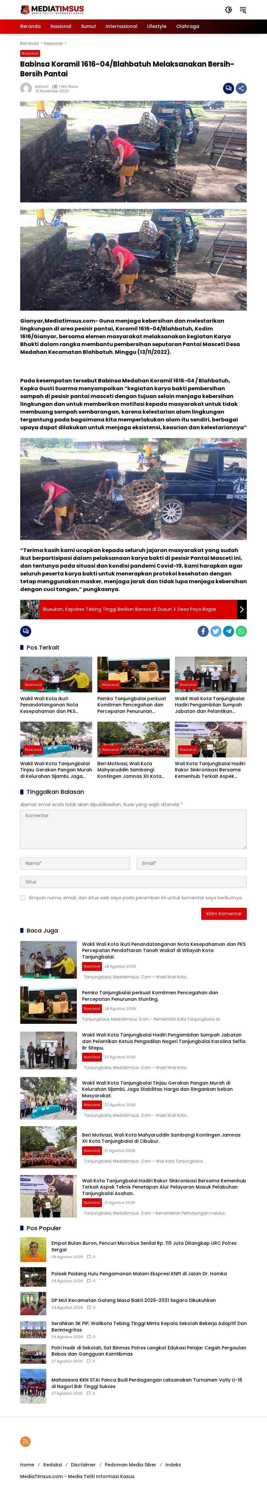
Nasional (30, 53)
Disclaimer (83, 1464)
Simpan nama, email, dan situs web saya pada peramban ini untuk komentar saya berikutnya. (136, 898)
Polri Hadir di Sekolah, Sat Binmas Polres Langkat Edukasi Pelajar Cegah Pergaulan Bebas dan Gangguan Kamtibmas (148, 1351)
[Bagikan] (241, 88)
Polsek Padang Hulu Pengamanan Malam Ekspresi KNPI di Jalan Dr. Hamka (139, 1274)
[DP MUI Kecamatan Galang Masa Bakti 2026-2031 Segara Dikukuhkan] (33, 1303)
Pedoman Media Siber (130, 1464)
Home (27, 1464)
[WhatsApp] (241, 631)
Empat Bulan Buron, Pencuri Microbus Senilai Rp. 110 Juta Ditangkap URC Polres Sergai (144, 1246)
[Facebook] (203, 631)
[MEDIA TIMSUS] (52, 9)
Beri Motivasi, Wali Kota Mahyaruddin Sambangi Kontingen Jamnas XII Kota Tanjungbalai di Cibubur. (129, 770)
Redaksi (52, 1464)
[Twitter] (215, 631)
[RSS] (25, 1441)
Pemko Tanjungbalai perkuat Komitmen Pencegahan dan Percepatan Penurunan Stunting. (131, 705)
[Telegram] (228, 631)
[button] (228, 10)
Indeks (173, 1464)
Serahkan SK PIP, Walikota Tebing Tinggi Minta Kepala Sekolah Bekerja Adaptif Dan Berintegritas (149, 1326)
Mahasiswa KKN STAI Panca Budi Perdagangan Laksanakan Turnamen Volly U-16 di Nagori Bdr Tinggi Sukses (146, 1383)
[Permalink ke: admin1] (27, 88)
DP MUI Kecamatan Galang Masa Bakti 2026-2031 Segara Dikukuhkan (133, 1300)
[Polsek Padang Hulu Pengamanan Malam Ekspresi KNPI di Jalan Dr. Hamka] (33, 1277)
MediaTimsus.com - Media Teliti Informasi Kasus (77, 1476)
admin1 (41, 86)
